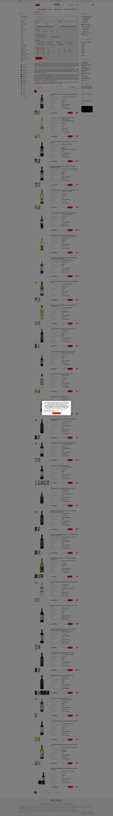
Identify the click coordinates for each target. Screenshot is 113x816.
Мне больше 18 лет (56, 413)
